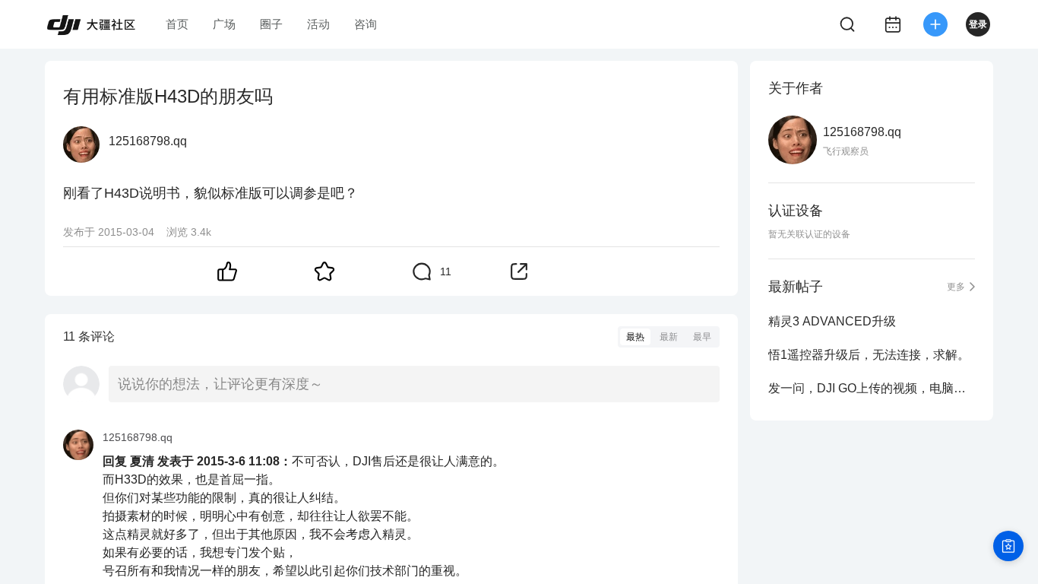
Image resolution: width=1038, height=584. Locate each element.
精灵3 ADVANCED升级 (832, 321)
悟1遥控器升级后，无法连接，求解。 (869, 354)
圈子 (271, 23)
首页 (177, 23)
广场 (224, 23)
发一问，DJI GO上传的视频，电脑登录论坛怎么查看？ (871, 388)
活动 (318, 23)
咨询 (365, 23)
